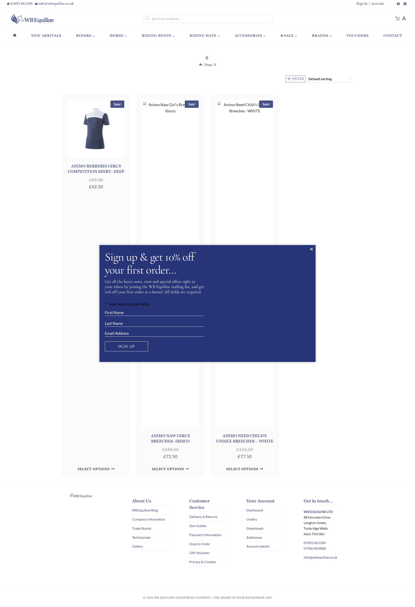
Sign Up (126, 346)
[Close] (311, 249)
